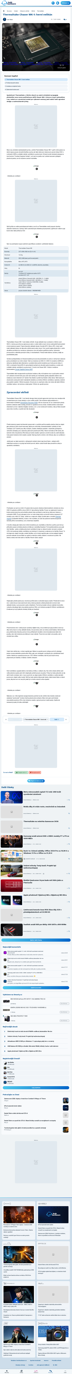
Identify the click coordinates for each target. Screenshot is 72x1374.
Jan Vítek (10, 19)
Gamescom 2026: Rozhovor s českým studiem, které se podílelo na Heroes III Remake (51, 1234)
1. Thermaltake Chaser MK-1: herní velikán (17, 79)
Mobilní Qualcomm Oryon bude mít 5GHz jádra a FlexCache (43, 881)
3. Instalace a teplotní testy (13, 86)
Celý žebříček (36, 1087)
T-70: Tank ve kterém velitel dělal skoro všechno (52, 1315)
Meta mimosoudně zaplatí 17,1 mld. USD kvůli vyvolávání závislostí (42, 793)
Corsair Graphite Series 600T (24, 369)
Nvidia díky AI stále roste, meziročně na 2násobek (44, 807)
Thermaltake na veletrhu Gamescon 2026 (41, 821)
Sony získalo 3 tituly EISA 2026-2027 (48, 1344)
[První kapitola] (6, 719)
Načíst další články (36, 940)
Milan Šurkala (27, 799)
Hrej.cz (6, 1108)
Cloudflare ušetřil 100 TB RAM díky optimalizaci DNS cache (19, 1271)
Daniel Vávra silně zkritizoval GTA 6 (16, 1113)
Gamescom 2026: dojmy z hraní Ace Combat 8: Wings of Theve (25, 1098)
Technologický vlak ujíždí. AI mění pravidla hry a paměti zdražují (25, 1128)
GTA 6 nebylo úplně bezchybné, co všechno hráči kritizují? (52, 1272)
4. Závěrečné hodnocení (12, 89)
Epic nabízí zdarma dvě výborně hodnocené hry (17, 1350)
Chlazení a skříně (24, 11)
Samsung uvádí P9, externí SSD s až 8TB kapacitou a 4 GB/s (53, 1349)
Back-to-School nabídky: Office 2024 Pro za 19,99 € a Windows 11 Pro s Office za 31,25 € (46, 852)
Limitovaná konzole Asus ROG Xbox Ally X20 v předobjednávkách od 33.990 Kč (43, 911)
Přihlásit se (65, 3)
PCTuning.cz (7, 1130)
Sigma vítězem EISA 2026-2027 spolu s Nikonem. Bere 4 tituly (52, 1354)
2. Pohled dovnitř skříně (12, 83)
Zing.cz (6, 1100)
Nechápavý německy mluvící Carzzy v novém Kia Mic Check (19, 1310)
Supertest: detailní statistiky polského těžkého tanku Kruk (51, 1310)
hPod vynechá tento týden (13, 1106)
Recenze (9, 11)
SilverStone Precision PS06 (28, 402)
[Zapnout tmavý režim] (57, 3)
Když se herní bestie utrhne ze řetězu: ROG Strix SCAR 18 (17, 1276)
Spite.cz (6, 1115)
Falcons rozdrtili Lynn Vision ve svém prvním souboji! (16, 1236)
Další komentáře (36, 987)
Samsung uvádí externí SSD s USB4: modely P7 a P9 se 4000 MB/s (46, 837)
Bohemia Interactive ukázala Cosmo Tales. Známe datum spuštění (18, 1231)
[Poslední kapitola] (66, 719)
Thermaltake (40, 11)
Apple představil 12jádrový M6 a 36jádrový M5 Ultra (45, 895)
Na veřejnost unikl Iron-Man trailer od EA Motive (52, 1268)
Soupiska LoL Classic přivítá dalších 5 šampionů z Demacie (18, 1316)
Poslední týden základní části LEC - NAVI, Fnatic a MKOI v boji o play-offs (18, 1305)
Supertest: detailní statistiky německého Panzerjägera (50, 1305)
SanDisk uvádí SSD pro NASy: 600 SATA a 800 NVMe (45, 924)
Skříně (33, 11)
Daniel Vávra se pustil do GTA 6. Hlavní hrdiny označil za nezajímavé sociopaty (30, 1120)
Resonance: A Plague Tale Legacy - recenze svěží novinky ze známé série (18, 1225)
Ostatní (16, 11)
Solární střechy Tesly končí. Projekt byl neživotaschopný (40, 867)
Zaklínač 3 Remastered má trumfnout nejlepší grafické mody (17, 1354)
